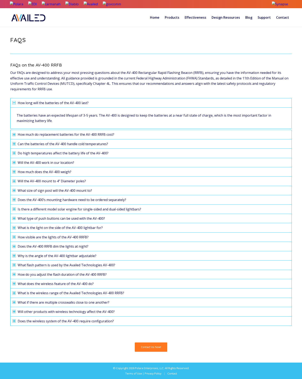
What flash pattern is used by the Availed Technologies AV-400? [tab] (66, 265)
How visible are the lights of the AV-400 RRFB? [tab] (53, 237)
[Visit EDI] (32, 4)
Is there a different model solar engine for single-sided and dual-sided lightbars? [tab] (79, 209)
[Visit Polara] (16, 4)
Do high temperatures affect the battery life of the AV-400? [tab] (63, 153)
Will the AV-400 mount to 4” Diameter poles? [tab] (52, 181)
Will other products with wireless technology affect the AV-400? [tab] (66, 311)
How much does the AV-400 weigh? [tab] (44, 172)
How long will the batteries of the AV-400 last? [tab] (53, 103)
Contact (172, 373)
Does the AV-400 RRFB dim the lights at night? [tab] (53, 246)
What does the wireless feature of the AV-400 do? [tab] (56, 283)
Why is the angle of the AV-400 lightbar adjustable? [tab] (57, 256)
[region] (151, 118)
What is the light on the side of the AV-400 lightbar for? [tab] (60, 227)
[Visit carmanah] (51, 4)
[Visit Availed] (91, 4)
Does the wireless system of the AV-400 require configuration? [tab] (66, 321)
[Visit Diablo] (72, 4)
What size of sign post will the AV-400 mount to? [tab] (55, 190)
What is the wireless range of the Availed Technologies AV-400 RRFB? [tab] (71, 293)
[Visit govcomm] (112, 4)
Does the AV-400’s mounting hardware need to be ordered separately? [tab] (72, 200)
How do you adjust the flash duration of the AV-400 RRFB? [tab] (62, 274)
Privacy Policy (153, 373)
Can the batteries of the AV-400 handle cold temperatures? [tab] (63, 144)
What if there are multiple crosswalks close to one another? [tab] (63, 302)
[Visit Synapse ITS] (282, 4)
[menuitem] (154, 17)
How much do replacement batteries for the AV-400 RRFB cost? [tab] (66, 134)
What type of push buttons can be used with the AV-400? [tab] (61, 218)
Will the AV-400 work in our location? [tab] (46, 162)
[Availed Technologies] (28, 17)
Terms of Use (133, 373)
